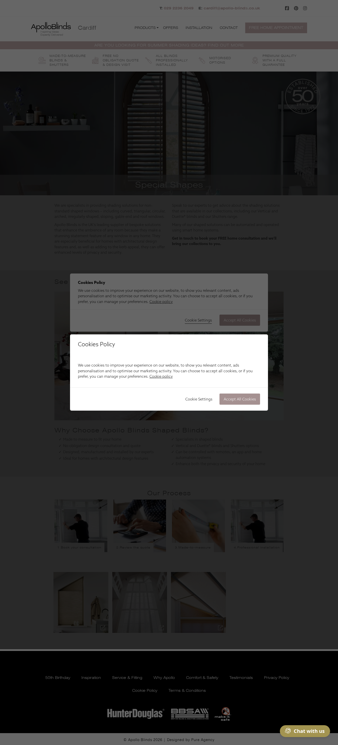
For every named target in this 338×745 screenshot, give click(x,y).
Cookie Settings (198, 399)
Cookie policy (161, 376)
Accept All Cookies (240, 399)
